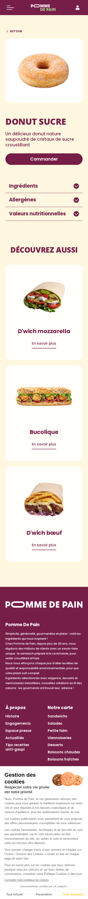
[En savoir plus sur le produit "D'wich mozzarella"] (44, 296)
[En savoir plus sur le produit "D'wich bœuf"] (44, 498)
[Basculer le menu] (10, 8)
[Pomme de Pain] (44, 7)
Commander (44, 159)
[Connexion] (77, 7)
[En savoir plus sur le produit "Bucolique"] (44, 397)
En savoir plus (44, 343)
